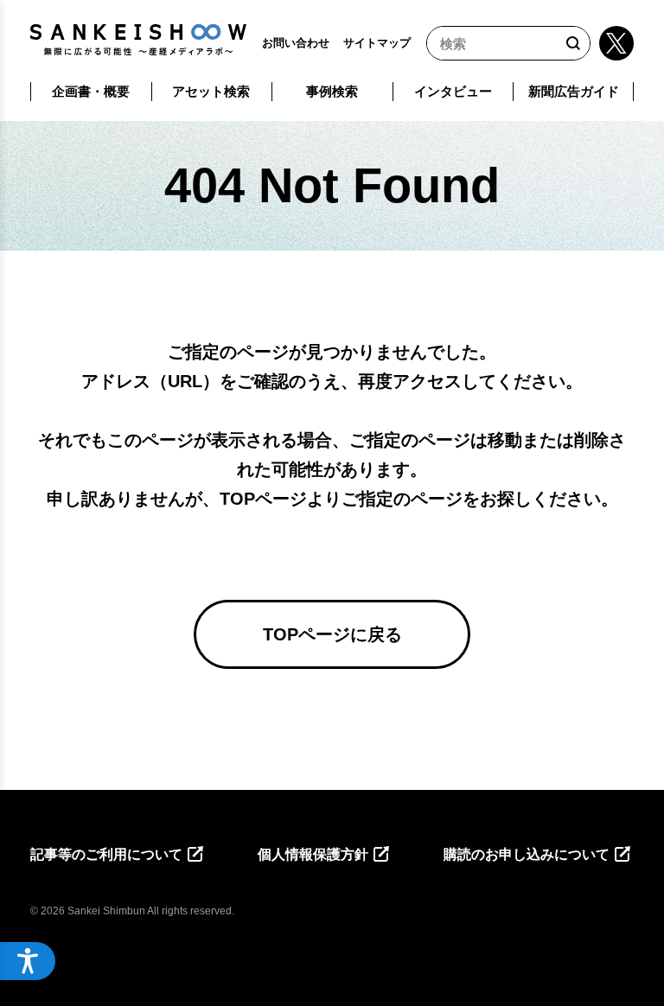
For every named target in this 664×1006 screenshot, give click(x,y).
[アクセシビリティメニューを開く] (27, 961)
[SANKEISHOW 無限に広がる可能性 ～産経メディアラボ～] (138, 39)
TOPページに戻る (332, 634)
